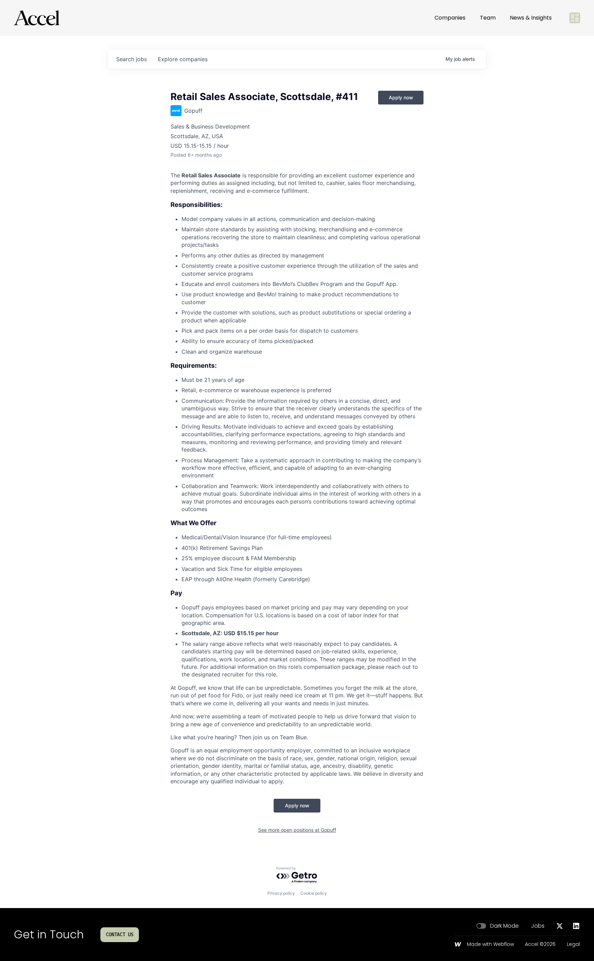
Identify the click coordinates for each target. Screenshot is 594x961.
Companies (449, 18)
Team (488, 18)
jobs (131, 59)
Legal (573, 944)
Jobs (537, 926)
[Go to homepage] (36, 18)
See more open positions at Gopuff (297, 830)
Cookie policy (313, 893)
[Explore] (574, 17)
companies (183, 59)
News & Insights (531, 18)
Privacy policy (281, 893)
